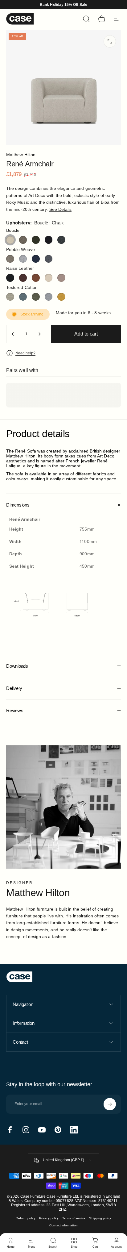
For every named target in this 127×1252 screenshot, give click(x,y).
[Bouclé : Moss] (36, 240)
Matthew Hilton (20, 154)
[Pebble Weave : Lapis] (36, 259)
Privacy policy (49, 1218)
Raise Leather (20, 268)
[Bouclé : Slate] (61, 240)
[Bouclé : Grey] (23, 240)
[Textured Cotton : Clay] (10, 297)
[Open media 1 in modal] (110, 41)
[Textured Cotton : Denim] (23, 297)
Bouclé (12, 230)
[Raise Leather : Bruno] (23, 278)
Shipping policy (100, 1218)
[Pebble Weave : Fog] (23, 259)
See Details (60, 209)
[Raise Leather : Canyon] (36, 278)
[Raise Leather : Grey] (61, 278)
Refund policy (25, 1218)
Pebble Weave (20, 249)
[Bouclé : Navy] (49, 240)
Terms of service (73, 1218)
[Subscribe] (110, 1104)
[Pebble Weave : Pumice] (49, 259)
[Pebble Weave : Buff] (10, 259)
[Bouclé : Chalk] (10, 240)
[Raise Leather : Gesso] (49, 278)
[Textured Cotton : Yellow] (61, 297)
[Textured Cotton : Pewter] (49, 297)
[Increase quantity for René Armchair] (39, 334)
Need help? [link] (25, 353)
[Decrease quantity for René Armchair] (12, 334)
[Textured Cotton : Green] (36, 297)
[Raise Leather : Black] (10, 278)
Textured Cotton (22, 287)
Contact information (63, 1225)
